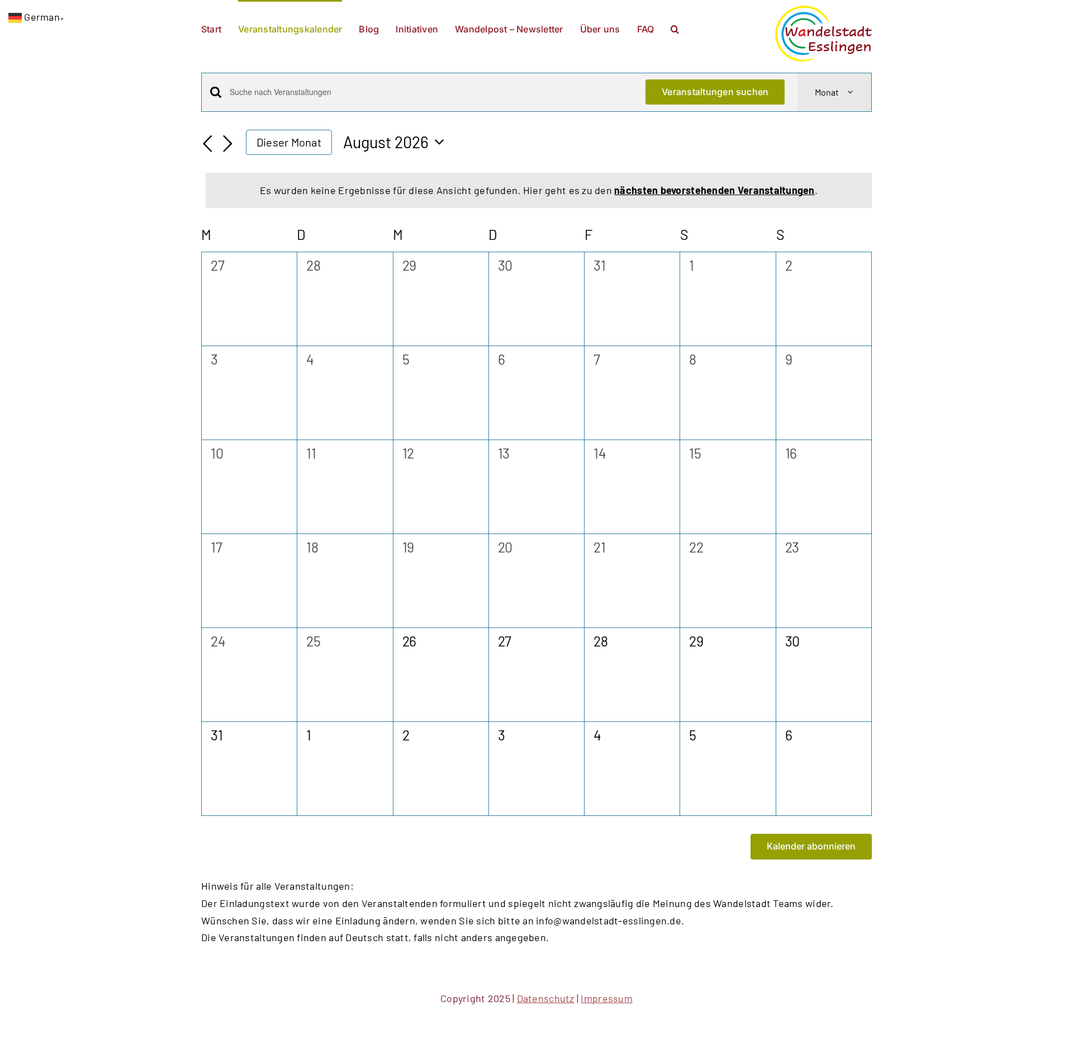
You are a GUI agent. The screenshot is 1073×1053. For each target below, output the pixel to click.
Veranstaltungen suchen (715, 91)
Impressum (606, 998)
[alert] (539, 190)
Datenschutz (546, 998)
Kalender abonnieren (811, 846)
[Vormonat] (208, 143)
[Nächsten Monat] (228, 143)
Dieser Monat (289, 142)
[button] (675, 28)
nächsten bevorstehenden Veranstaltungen (714, 190)
